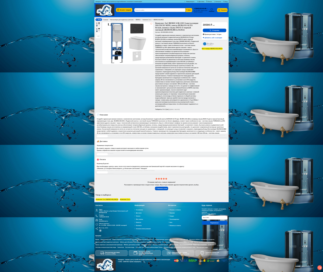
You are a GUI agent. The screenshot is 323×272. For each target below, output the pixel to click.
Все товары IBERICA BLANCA (212, 48)
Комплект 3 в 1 (125, 199)
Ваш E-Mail (206, 217)
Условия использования (143, 228)
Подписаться (214, 222)
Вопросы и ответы (175, 225)
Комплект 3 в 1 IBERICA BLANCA (107, 199)
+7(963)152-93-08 (200, 8)
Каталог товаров (125, 10)
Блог (171, 222)
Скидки (172, 216)
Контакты (139, 225)
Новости (138, 222)
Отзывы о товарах (175, 209)
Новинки (172, 213)
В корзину (215, 30)
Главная (105, 19)
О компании (139, 209)
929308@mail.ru (103, 221)
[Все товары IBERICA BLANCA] (209, 46)
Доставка (139, 213)
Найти (189, 10)
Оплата (138, 216)
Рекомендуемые (174, 219)
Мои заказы (139, 219)
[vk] (100, 230)
